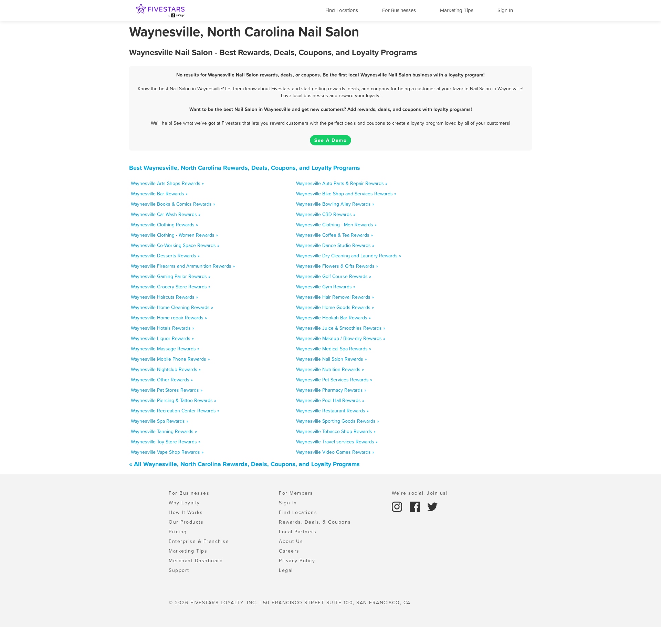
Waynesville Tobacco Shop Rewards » (336, 431)
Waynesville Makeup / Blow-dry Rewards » (340, 338)
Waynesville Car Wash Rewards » (165, 214)
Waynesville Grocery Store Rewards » (170, 286)
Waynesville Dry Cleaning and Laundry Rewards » (348, 255)
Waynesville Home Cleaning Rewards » (172, 307)
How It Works (186, 512)
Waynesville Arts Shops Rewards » (167, 183)
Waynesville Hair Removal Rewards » (335, 297)
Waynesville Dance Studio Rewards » (335, 245)
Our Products (186, 521)
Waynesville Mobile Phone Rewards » (170, 359)
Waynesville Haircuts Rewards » (164, 297)
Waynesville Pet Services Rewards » (334, 379)
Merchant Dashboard (196, 560)
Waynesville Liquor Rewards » (162, 338)
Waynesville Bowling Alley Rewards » (335, 204)
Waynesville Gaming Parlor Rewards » (170, 276)
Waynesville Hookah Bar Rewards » (333, 317)
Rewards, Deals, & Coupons (315, 521)
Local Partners (297, 531)
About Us (291, 541)
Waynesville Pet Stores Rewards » (166, 390)
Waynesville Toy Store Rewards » (165, 441)
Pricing (178, 531)
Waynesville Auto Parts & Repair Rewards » (341, 183)
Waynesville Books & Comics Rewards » (173, 204)
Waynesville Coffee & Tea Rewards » (334, 235)
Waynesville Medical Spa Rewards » (333, 348)
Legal (286, 570)
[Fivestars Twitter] (432, 506)
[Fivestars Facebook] (416, 506)
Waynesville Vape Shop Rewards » (167, 452)
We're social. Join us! (420, 493)
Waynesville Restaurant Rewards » (332, 410)
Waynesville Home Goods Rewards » (335, 307)
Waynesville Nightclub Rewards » (166, 369)
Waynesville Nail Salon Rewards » (331, 359)
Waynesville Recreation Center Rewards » (175, 410)
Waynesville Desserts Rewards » (165, 255)
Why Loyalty (184, 502)
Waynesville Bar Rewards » (159, 193)
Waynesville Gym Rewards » (325, 286)
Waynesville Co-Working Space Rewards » (175, 245)
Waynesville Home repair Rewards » (169, 317)
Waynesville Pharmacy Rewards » (331, 390)
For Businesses (399, 10)
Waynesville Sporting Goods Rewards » (337, 421)
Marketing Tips (456, 10)
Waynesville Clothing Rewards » (164, 224)
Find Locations (341, 10)
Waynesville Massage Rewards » (165, 348)
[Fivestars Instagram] (398, 506)
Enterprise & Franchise (199, 541)
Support (179, 570)
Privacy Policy (297, 560)
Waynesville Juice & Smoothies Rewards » (340, 328)
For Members (296, 493)
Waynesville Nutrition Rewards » (330, 369)
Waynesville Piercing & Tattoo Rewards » (173, 400)
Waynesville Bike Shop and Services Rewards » (346, 193)
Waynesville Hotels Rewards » (162, 328)
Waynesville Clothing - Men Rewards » (336, 224)
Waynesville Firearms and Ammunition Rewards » (183, 266)
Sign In (505, 10)
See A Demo (330, 140)
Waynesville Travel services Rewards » (337, 441)
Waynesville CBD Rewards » (325, 214)
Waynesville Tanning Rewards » (164, 431)
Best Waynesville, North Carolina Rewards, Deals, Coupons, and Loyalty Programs (244, 167)
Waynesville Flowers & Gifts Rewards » (337, 266)
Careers (289, 550)
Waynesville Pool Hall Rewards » (330, 400)
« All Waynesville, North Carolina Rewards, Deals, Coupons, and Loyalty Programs (244, 464)
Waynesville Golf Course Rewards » (333, 276)
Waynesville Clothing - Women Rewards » (174, 235)
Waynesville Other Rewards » (162, 379)
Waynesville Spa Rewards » (159, 421)
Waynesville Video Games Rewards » (335, 452)
